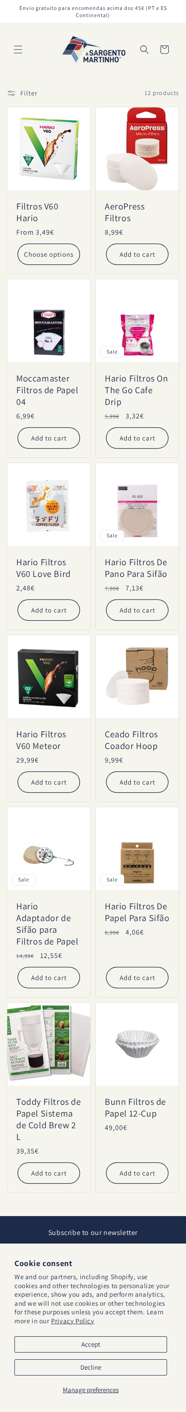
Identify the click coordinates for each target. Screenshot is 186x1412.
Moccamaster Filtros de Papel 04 (47, 390)
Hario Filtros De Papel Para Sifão (137, 912)
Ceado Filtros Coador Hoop (131, 740)
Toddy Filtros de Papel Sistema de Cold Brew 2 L (48, 1119)
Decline (90, 1367)
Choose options (49, 254)
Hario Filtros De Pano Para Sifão (136, 568)
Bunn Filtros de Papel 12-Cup (135, 1107)
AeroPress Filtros (124, 212)
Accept (90, 1344)
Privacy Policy (72, 1321)
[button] (18, 49)
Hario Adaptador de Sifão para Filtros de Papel (47, 923)
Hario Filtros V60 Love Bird (43, 568)
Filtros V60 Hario (37, 212)
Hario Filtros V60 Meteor (41, 740)
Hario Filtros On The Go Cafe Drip (136, 390)
